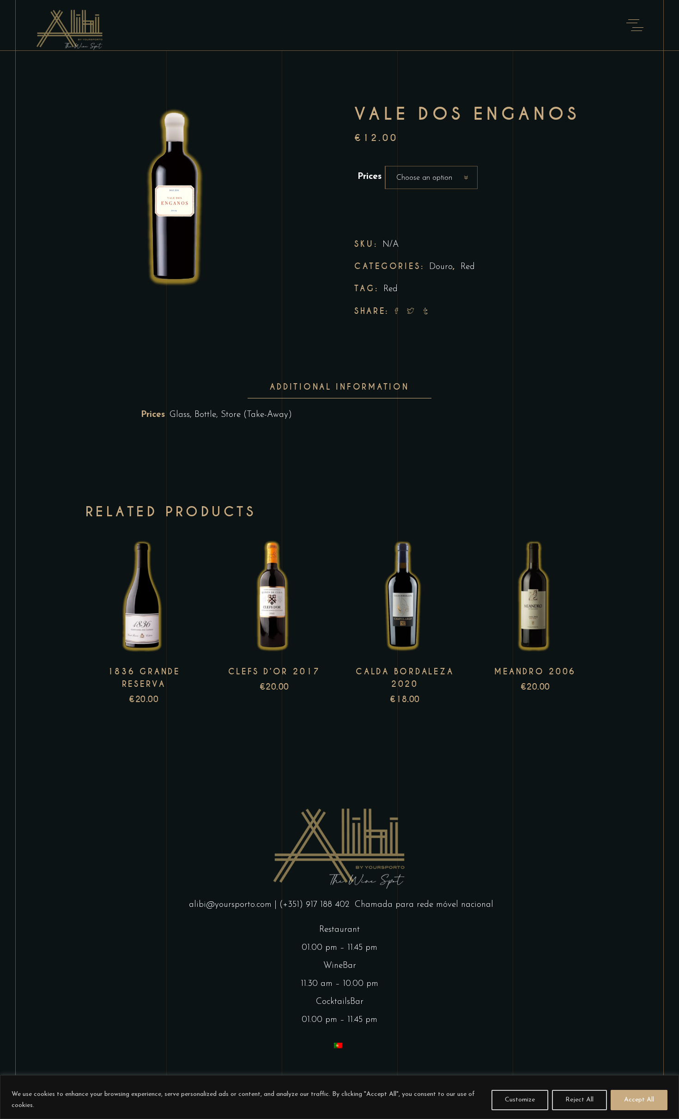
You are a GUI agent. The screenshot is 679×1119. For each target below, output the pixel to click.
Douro (441, 267)
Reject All (579, 1099)
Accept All (639, 1099)
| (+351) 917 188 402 (313, 904)
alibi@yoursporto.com (230, 904)
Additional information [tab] (339, 387)
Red (468, 267)
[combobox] (431, 177)
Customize (520, 1099)
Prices (370, 176)
